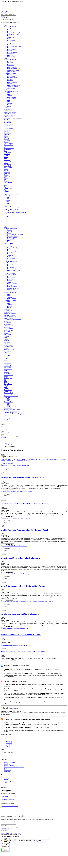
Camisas (9, 79)
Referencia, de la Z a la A (26, 460)
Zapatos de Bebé (8, 191)
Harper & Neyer (8, 152)
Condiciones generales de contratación (14, 767)
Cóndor (6, 142)
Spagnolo (6, 181)
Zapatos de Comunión (10, 112)
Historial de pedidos (9, 781)
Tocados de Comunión (10, 115)
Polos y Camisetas (12, 67)
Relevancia (19, 459)
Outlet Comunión (8, 116)
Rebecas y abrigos (12, 49)
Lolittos (6, 163)
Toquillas (9, 95)
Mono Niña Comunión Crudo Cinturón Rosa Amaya (23, 586)
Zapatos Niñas (8, 188)
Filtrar (2, 454)
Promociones (7, 130)
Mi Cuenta (7, 778)
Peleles (9, 31)
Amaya (6, 137)
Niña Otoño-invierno (9, 41)
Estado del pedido (8, 784)
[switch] (5, 850)
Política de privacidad (9, 762)
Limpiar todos (4, 734)
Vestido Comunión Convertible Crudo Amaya (20, 614)
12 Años (9, 744)
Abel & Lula (7, 133)
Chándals (9, 83)
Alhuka (6, 136)
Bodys (9, 106)
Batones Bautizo (11, 97)
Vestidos (9, 29)
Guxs (5, 151)
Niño (8, 92)
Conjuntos (10, 62)
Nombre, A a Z (26, 459)
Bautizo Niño (7, 122)
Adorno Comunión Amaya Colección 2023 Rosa (21, 634)
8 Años (9, 741)
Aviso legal (7, 764)
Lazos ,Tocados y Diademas (11, 209)
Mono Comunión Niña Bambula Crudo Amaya (20, 558)
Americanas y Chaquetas (13, 70)
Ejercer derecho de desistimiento (9, 806)
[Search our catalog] (17, 436)
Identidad (6, 779)
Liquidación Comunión (10, 204)
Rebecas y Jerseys (12, 64)
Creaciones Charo (8, 145)
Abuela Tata (7, 134)
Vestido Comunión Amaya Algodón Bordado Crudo (22, 477)
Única (8, 746)
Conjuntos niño (11, 76)
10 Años (9, 743)
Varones (6, 184)
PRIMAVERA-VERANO (11, 27)
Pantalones (10, 38)
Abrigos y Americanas (13, 86)
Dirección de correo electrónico (9, 822)
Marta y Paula (7, 166)
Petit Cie (6, 178)
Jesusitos (9, 28)
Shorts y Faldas (11, 37)
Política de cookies (9, 765)
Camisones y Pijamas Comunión (12, 118)
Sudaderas (10, 80)
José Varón (7, 154)
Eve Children (7, 149)
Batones (9, 104)
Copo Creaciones (8, 143)
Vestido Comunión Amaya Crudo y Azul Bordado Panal (24, 530)
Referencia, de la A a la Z (12, 460)
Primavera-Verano (8, 200)
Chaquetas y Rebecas (12, 34)
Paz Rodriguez (8, 176)
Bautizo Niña (7, 121)
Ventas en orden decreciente (8, 459)
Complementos (11, 40)
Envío (5, 768)
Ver (1, 644)
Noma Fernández (8, 173)
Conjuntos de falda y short (14, 46)
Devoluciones (7, 770)
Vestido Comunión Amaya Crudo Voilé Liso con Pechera (25, 504)
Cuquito (6, 146)
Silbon (5, 179)
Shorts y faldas (11, 53)
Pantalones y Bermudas (13, 68)
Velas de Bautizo (8, 124)
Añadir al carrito (9, 490)
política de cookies (40, 842)
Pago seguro (7, 771)
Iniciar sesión (4, 429)
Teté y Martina (8, 182)
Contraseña (4, 825)
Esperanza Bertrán (9, 148)
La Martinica (7, 161)
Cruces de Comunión (9, 113)
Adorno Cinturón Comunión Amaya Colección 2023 (23, 652)
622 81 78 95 (4, 796)
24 (3, 463)
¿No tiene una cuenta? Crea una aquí (10, 833)
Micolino (6, 170)
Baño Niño (7, 218)
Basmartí (6, 139)
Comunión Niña (8, 109)
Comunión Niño (8, 110)
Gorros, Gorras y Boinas (10, 210)
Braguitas (6, 213)
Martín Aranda (8, 167)
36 (5, 463)
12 (1, 463)
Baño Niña (7, 216)
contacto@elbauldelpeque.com (9, 799)
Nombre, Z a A (34, 459)
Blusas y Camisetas (12, 35)
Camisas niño (10, 65)
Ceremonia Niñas (8, 127)
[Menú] (8, 838)
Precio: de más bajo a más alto (46, 459)
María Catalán (7, 164)
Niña (8, 94)
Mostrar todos (9, 463)
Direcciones (7, 782)
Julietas (6, 157)
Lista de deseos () (5, 11)
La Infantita (7, 160)
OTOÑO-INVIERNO (10, 73)
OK (10, 734)
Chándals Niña (11, 50)
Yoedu (5, 185)
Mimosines (7, 172)
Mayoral (6, 169)
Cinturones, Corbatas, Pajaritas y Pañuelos (15, 212)
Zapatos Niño (7, 190)
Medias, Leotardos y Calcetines (12, 207)
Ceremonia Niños (8, 128)
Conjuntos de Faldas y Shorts (15, 32)
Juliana (6, 155)
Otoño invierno (8, 196)
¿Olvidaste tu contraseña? (7, 828)
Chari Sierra (7, 140)
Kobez (5, 158)
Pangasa (6, 175)
